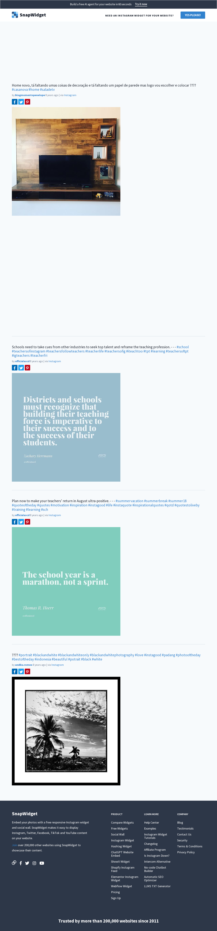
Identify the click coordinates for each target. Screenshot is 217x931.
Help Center (151, 822)
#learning (158, 351)
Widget (33, 14)
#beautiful (59, 659)
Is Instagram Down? (156, 856)
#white (97, 659)
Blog (180, 822)
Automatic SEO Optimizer (153, 878)
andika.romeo (23, 664)
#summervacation (129, 501)
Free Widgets (119, 828)
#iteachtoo (134, 351)
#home (33, 89)
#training (18, 509)
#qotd (169, 505)
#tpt (146, 351)
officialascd (22, 361)
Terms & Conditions (189, 846)
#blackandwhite (45, 655)
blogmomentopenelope (30, 95)
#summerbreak (156, 501)
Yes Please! (193, 15)
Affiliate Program (155, 850)
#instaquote (122, 505)
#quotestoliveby (187, 505)
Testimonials (185, 828)
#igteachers (21, 355)
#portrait (25, 655)
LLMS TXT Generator (157, 886)
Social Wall (117, 834)
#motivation (60, 505)
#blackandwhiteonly (73, 655)
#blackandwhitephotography (112, 655)
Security (182, 840)
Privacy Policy (186, 852)
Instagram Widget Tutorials (155, 836)
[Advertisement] (108, 51)
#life (109, 505)
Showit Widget (120, 861)
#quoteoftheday (24, 505)
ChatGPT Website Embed (122, 854)
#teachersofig (114, 351)
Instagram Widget (122, 840)
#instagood (96, 505)
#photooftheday (188, 655)
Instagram (70, 95)
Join (14, 845)
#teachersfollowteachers (65, 351)
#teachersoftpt (177, 351)
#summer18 (177, 501)
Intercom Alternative (157, 861)
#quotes (43, 505)
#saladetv (47, 89)
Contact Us (184, 834)
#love (139, 655)
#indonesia (43, 659)
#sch (44, 509)
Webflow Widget (121, 886)
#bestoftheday (23, 659)
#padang (168, 655)
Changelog (151, 844)
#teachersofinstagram (28, 351)
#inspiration (78, 505)
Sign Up (116, 898)
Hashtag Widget (121, 846)
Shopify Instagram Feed (122, 869)
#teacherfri (38, 355)
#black (86, 659)
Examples (150, 828)
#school (183, 347)
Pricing (115, 892)
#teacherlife (94, 351)
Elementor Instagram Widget (124, 878)
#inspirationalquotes (148, 505)
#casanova (20, 89)
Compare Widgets (122, 822)
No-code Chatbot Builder (155, 869)
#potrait (74, 659)
